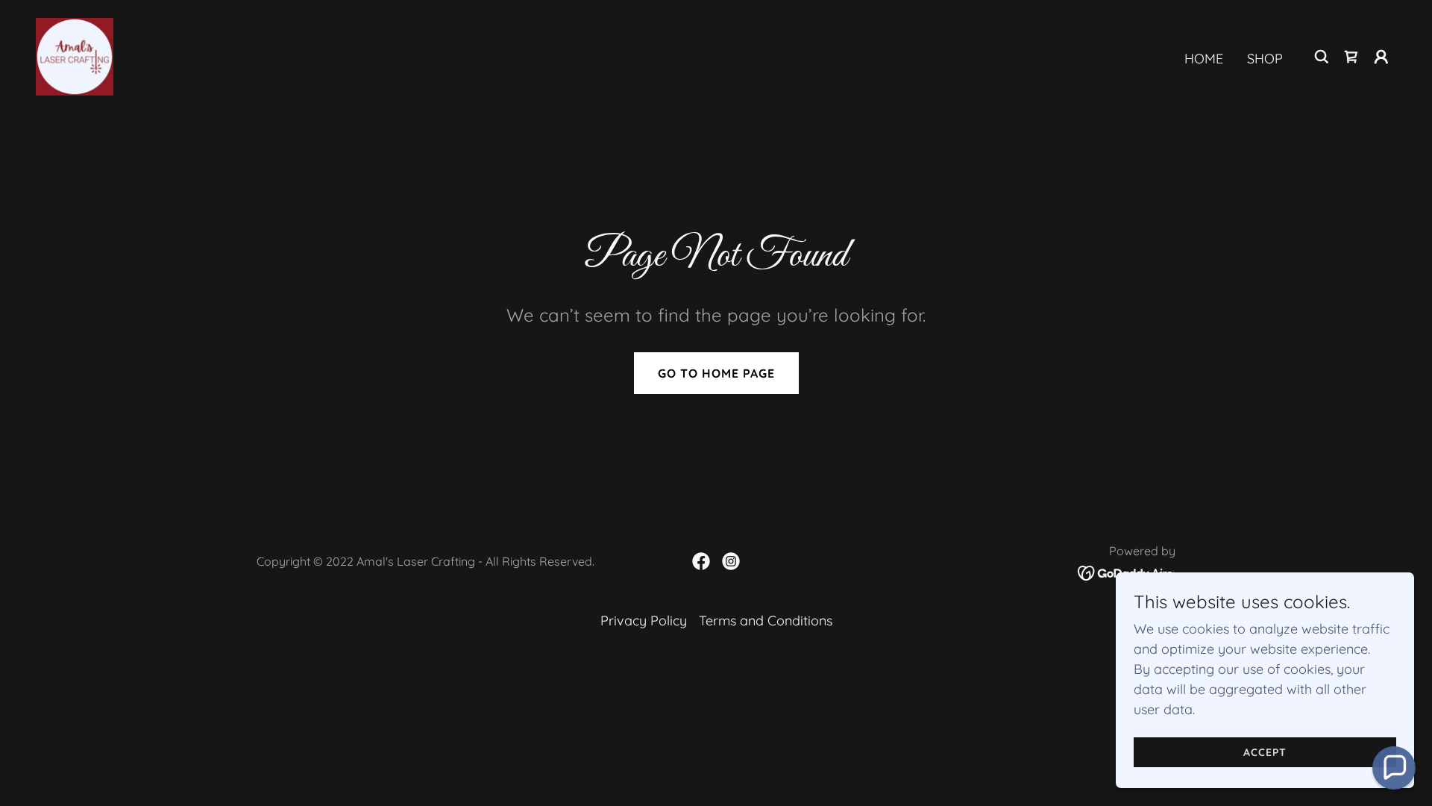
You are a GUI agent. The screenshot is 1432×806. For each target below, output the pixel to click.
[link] (74, 55)
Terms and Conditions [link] (765, 620)
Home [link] (1203, 58)
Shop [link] (1265, 58)
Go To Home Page (716, 373)
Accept (1265, 752)
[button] (1381, 57)
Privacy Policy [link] (643, 620)
